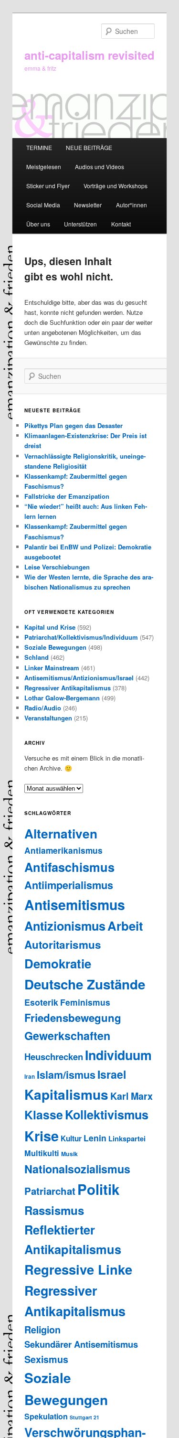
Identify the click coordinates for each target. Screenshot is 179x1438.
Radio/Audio (42, 707)
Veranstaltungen (48, 717)
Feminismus (85, 1002)
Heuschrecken (53, 1056)
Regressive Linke (78, 1269)
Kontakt (121, 224)
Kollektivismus (106, 1114)
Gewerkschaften (67, 1035)
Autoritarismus (62, 944)
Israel (111, 1074)
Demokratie (57, 963)
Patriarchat (49, 1191)
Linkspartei (127, 1138)
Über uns (38, 224)
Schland (36, 657)
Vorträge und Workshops (115, 186)
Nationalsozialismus (77, 1169)
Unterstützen (80, 224)
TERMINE (39, 147)
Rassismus (54, 1210)
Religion (42, 1329)
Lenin (95, 1138)
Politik (98, 1189)
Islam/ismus (66, 1074)
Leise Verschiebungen (57, 566)
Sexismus (46, 1359)
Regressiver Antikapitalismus (67, 687)
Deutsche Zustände (84, 984)
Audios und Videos (99, 166)
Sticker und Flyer (48, 186)
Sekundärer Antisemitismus (81, 1344)
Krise (41, 1136)
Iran (29, 1077)
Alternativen (60, 833)
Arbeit (125, 925)
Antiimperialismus (68, 884)
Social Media (43, 205)
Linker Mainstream (51, 667)
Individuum (118, 1055)
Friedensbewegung (72, 1017)
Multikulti (41, 1153)
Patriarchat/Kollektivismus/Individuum (81, 637)
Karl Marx (131, 1096)
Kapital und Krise (49, 627)
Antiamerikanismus (63, 850)
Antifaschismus (69, 867)
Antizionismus (64, 925)
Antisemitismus (74, 904)
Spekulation (46, 1416)
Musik (69, 1153)
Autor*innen (131, 205)
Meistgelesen (43, 166)
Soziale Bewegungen (55, 647)
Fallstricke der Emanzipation (66, 496)
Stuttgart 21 (84, 1417)
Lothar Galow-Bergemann (62, 697)
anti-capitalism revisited (89, 55)
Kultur (71, 1138)
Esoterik (41, 1002)
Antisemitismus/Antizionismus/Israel (79, 677)
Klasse (43, 1114)
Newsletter (88, 205)
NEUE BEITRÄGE (89, 147)
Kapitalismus (66, 1094)
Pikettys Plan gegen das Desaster (73, 425)
